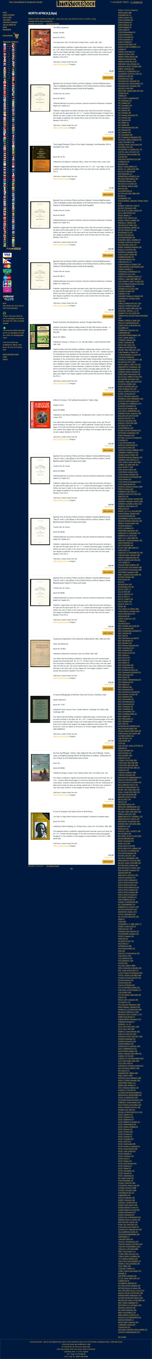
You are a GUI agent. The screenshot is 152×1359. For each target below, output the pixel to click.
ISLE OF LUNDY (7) (124, 589)
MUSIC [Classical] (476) (126, 841)
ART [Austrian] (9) (124, 108)
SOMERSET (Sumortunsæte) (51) (129, 1102)
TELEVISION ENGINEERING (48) (128, 1234)
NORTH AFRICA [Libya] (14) (127, 885)
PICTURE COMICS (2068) (126, 965)
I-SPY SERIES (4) (124, 562)
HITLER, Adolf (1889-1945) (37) (128, 547)
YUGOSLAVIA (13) (124, 1327)
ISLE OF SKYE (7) (124, 596)
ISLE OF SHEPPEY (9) (125, 594)
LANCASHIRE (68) (124, 740)
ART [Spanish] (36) (124, 132)
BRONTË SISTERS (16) (126, 235)
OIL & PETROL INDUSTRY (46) (128, 916)
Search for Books (8, 15)
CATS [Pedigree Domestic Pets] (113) (131, 284)
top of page (122, 1337)
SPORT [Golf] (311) (124, 1141)
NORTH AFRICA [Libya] (61, 64)
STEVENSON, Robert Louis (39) (128, 1185)
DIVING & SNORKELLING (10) (128, 386)
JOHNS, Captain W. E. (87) (127, 618)
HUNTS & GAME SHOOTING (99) (129, 560)
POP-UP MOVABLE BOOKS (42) (129, 987)
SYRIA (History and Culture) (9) (128, 1227)
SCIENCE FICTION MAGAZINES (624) (130, 1058)
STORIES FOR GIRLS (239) (127, 1190)
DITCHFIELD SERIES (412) (127, 384)
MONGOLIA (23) (123, 828)
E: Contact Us (136, 2)
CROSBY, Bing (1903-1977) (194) (129, 350)
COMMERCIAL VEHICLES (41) (128, 330)
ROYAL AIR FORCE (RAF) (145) (128, 1026)
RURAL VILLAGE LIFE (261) (127, 1034)
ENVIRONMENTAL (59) (125, 428)
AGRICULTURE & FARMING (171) (129, 47)
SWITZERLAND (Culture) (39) (128, 1222)
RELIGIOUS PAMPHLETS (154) (128, 1012)
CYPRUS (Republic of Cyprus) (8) (129, 354)
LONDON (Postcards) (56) (126, 775)
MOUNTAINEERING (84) (126, 838)
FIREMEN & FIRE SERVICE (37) (128, 459)
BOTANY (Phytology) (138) (127, 208)
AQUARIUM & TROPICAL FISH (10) (130, 73)
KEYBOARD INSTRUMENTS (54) (129, 726)
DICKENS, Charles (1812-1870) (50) (130, 381)
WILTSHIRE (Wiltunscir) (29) (127, 1310)
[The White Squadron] (40, 42)
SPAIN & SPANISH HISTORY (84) (129, 1107)
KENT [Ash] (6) (123, 635)
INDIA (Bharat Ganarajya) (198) (128, 572)
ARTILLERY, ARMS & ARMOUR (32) (130, 139)
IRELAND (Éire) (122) (125, 584)
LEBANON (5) (122, 748)
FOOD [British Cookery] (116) (128, 472)
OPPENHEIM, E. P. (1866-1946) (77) (129, 924)
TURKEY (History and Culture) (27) (129, 1271)
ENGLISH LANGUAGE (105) (127, 420)
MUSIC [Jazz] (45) (124, 843)
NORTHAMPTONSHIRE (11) (127, 897)
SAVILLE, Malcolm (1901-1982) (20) (129, 1053)
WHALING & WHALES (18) (127, 1307)
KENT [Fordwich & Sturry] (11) (128, 670)
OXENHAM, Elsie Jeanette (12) (128, 931)
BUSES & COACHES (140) (127, 249)
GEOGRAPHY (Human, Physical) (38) (130, 499)
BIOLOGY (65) (123, 188)
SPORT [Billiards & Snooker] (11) (129, 1122)
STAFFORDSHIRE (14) (125, 1180)
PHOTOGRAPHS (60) (125, 958)
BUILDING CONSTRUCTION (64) (129, 242)
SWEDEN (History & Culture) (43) (129, 1219)
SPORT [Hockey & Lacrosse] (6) (129, 1146)
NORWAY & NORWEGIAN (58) (128, 902)
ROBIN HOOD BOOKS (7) (126, 1017)
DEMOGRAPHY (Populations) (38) (129, 367)
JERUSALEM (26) (124, 616)
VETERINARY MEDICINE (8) (127, 1283)
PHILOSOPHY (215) (124, 955)
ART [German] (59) (124, 120)
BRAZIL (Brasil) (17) (124, 215)
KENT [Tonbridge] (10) (125, 709)
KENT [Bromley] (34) (125, 643)
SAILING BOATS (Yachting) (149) (129, 1046)
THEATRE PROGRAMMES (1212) (129, 1246)
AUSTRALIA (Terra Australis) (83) (129, 154)
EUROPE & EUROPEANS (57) (128, 445)
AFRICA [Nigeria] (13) (125, 34)
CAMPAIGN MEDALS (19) (126, 259)
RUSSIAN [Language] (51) (127, 1039)
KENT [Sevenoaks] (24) (126, 699)
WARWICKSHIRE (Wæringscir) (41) (129, 1295)
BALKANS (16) (123, 164)
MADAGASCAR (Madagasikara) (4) (129, 777)
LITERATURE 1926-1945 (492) (128, 765)
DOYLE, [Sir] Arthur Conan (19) (128, 396)
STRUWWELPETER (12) (126, 1193)
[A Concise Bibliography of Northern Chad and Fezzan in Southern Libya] (40, 709)
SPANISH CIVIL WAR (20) (126, 1109)
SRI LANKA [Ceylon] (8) (126, 1178)
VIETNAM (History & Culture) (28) (129, 1288)
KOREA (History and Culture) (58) (129, 733)
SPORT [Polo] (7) (124, 1158)
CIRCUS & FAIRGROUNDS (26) (128, 323)
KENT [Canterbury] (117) (126, 648)
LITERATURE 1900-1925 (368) (128, 762)
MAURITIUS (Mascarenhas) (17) (128, 787)
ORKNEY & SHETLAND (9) (127, 926)
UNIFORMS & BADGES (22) (127, 1276)
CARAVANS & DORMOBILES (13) (129, 271)
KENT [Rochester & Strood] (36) (129, 692)
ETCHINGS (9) (123, 440)
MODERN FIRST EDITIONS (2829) (129, 824)
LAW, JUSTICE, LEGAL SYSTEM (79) (130, 745)
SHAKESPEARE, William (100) (128, 1073)
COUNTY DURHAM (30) (126, 342)
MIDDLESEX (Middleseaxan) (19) (129, 806)
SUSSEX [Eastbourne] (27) (127, 1212)
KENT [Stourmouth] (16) (126, 704)
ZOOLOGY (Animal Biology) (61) (129, 1332)
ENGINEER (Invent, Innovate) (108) (129, 413)
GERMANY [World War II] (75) (128, 506)
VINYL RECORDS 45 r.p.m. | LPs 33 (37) (131, 1290)
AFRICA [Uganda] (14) (125, 39)
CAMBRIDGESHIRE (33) (126, 257)
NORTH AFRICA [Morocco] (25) (128, 887)
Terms (5, 357)
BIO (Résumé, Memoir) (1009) (128, 186)
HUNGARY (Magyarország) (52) (128, 557)
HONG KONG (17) (124, 550)
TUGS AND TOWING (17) (126, 1268)
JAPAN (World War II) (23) (126, 613)
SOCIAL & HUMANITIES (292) (128, 1097)
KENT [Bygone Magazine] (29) (128, 645)
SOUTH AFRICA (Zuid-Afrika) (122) (129, 1105)
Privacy (5, 359)
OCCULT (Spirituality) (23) (127, 914)
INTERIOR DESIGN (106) (126, 577)
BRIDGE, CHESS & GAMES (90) (128, 220)
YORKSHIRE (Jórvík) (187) (126, 1324)
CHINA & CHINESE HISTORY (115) (129, 303)
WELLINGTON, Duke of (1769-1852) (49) (131, 1300)
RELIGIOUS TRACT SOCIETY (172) (130, 1014)
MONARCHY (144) (124, 826)
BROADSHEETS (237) (125, 232)
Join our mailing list (9, 24)
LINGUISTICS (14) (124, 758)
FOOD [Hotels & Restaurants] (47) (129, 481)
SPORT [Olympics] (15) (126, 1156)
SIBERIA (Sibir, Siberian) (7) (127, 1085)
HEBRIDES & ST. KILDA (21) (127, 535)
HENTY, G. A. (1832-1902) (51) (128, 538)
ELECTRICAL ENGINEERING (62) (129, 411)
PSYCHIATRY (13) (124, 1002)
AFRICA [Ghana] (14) (125, 22)
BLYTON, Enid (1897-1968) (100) (129, 193)
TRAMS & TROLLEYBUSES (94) (129, 1263)
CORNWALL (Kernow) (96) (127, 340)
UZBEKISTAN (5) (123, 1280)
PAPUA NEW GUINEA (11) (126, 948)
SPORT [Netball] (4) (124, 1153)
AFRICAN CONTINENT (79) (127, 44)
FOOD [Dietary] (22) (124, 479)
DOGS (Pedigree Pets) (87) (127, 389)
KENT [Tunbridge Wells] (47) (127, 714)
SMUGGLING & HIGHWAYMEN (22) (129, 1095)
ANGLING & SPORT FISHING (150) (129, 66)
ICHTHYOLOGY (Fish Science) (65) (130, 567)
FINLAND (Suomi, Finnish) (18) (128, 455)
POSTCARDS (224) (124, 992)
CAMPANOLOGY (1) (125, 262)
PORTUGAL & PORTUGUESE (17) (129, 990)
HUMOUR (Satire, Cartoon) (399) (129, 555)
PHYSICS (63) (123, 963)
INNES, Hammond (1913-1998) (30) (129, 574)
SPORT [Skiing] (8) (124, 1168)
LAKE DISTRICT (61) (125, 738)
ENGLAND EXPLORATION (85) (128, 415)
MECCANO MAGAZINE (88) (127, 794)
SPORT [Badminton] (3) (126, 1119)
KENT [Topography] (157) (126, 711)
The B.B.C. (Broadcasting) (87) (128, 1241)
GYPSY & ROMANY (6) (126, 528)
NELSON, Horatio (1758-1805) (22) (129, 863)
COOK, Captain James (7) (126, 337)
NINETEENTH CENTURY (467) (128, 875)
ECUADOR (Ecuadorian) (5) (127, 406)
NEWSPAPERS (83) (124, 872)
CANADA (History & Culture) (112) (129, 264)
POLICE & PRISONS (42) (126, 985)
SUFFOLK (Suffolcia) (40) (126, 1197)
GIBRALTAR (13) (123, 508)
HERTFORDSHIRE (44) (125, 545)
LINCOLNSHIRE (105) (125, 755)
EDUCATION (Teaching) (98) (127, 408)
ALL (94, 19)
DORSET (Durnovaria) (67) (127, 394)
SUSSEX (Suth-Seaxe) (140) (127, 1205)
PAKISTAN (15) (123, 938)
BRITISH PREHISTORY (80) (127, 230)
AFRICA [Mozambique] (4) (126, 32)
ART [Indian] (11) (123, 122)
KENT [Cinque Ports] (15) (126, 653)
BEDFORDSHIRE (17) (125, 174)
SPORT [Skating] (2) (125, 1166)
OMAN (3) (121, 919)
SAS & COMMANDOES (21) (127, 1048)
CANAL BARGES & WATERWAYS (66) (131, 266)
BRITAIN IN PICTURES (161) (127, 225)
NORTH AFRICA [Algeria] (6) (127, 880)
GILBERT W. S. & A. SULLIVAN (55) (129, 511)
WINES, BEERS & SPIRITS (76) (128, 1315)
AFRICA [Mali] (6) (124, 29)
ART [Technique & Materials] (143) (129, 137)
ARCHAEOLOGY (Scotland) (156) (129, 86)
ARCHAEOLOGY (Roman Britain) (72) (130, 83)
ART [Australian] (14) (125, 105)
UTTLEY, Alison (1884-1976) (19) (129, 1278)
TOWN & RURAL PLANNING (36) (129, 1256)
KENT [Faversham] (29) (125, 665)
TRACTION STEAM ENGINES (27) (129, 1261)
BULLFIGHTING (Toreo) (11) (127, 244)
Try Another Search (52, 23)
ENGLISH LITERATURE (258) (127, 423)
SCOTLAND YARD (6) (125, 1063)
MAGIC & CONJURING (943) (127, 780)
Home (5, 12)
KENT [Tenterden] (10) (125, 706)
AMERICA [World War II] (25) (127, 61)
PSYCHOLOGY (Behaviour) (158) (129, 1004)
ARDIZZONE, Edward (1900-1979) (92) (130, 91)
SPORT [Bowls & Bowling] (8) (128, 1127)
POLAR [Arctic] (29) (124, 982)
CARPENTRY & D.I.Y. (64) (126, 274)
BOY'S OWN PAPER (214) (126, 213)
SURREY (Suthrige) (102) (126, 1200)
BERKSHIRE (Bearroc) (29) (127, 181)
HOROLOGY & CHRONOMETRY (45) (130, 552)
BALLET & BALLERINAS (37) (127, 166)
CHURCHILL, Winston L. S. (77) (128, 310)
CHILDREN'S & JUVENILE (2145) (129, 298)
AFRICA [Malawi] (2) (124, 27)
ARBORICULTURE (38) (125, 76)
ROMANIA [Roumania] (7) (126, 1021)
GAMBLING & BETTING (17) (127, 491)
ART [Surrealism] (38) (125, 135)
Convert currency (109, 73)
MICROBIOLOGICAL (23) (126, 804)
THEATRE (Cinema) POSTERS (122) (130, 1244)
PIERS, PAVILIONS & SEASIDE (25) (129, 968)
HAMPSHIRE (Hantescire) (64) (128, 530)
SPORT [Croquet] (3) (125, 1134)
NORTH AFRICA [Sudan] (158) (128, 892)
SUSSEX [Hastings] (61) (126, 1215)
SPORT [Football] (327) (126, 1139)
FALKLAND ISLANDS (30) (126, 447)
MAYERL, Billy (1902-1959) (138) (129, 789)
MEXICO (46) (122, 802)
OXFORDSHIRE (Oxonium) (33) (128, 934)
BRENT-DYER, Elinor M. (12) (127, 218)
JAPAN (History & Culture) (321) (129, 611)
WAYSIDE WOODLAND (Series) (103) (130, 1298)
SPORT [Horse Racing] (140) (127, 1149)
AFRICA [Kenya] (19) (125, 25)
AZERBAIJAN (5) (123, 161)
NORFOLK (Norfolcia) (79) (126, 877)
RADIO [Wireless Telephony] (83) (129, 1007)
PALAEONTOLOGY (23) (126, 941)
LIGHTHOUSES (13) (124, 753)
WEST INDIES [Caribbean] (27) (128, 1302)
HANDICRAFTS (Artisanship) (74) (129, 533)
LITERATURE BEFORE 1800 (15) (129, 767)
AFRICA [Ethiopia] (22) (125, 20)
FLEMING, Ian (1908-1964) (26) (128, 464)
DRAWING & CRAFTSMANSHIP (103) (130, 398)
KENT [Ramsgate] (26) (125, 689)
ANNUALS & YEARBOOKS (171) (129, 71)
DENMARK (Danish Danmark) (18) (129, 369)
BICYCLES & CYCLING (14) (127, 183)
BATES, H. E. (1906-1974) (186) (128, 169)
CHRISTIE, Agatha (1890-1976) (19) (130, 308)
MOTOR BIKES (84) (124, 833)
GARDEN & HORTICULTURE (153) (129, 494)
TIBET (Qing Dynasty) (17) (127, 1251)
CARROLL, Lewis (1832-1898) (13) (129, 279)
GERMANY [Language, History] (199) (130, 501)
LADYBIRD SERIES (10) (126, 736)
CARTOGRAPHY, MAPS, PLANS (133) (131, 281)
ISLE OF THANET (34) (125, 599)
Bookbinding (7, 29)
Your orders (6, 19)
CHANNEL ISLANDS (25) (126, 291)
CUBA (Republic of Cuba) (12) (128, 352)
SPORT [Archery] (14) (125, 1114)
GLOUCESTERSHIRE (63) (126, 516)
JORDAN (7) (122, 621)
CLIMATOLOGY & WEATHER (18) (129, 325)
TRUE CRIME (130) (124, 1266)
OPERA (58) (122, 921)
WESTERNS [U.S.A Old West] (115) (129, 1305)
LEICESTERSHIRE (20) (125, 750)
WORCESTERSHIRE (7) (126, 1320)
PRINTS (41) (122, 997)
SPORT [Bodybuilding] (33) (127, 1124)
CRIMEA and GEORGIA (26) (127, 347)
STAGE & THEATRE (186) (126, 1183)
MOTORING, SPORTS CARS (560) (129, 836)
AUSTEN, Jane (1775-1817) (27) (128, 152)
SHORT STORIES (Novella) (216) (129, 1080)
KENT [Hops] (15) (124, 677)
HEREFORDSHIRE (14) (125, 543)
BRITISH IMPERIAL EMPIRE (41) (129, 227)
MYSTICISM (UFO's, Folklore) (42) (129, 848)
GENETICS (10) (123, 496)
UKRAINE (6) (122, 1273)
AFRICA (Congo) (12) (125, 17)
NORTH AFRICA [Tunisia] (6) (127, 894)
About (5, 27)
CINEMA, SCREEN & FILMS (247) (129, 320)
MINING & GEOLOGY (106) (127, 814)
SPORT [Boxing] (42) (125, 1129)
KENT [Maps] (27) (124, 684)
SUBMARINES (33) (124, 1195)
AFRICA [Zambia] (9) (125, 42)
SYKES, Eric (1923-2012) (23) (127, 1224)
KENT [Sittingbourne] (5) (126, 701)
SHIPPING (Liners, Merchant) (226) (129, 1078)
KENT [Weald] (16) (124, 716)
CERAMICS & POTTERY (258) (128, 288)
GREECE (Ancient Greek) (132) (128, 523)
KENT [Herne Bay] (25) (125, 675)
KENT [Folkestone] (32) (126, 667)
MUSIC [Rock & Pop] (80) (126, 846)
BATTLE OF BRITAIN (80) (126, 171)
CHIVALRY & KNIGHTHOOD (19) (129, 306)
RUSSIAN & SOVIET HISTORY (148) (130, 1036)
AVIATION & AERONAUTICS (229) (129, 159)
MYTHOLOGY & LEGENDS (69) (128, 850)
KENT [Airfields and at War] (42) (128, 626)
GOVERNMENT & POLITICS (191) (129, 518)
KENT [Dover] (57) (124, 657)
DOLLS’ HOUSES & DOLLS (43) (128, 391)
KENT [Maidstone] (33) (125, 682)
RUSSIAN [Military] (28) (126, 1043)
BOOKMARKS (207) (124, 198)
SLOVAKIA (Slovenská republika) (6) (130, 1092)
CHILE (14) (121, 301)
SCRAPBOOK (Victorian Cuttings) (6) (130, 1065)
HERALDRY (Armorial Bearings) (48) (130, 540)
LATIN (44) (121, 743)
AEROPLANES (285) (125, 12)
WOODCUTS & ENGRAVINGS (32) (129, 1317)
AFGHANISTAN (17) (124, 15)
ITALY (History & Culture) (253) (128, 609)
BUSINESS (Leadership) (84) (127, 252)
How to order (7, 17)
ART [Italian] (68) (123, 125)
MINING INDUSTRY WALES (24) (128, 819)
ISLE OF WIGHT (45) (125, 601)
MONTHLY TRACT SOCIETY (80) (129, 831)
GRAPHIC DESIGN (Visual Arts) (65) (130, 521)
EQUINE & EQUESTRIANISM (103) (129, 430)
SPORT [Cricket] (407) (125, 1131)
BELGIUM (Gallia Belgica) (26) (128, 178)
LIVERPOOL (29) (123, 770)
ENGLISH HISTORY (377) (126, 418)
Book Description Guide (11, 354)
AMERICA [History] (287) (126, 54)
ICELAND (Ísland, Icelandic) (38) (128, 565)
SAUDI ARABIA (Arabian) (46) (127, 1051)
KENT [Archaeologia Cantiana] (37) (129, 631)
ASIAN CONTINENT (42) (126, 142)
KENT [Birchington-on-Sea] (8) (128, 638)
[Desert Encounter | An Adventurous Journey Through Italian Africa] (40, 336)
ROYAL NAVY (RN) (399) (126, 1029)
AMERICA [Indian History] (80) (128, 56)
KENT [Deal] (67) (123, 655)
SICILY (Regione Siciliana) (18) (128, 1087)
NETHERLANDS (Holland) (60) (128, 865)
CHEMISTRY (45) (124, 293)
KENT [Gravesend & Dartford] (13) (129, 672)
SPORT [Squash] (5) (125, 1173)
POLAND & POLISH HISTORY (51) (129, 977)
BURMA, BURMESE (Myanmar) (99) (130, 247)
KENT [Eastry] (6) (124, 660)
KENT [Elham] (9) (123, 662)
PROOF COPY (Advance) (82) (128, 999)
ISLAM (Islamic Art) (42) (126, 587)
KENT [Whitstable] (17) (125, 718)
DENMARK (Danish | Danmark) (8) (129, 372)
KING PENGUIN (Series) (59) (127, 728)
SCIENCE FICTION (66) (126, 1056)
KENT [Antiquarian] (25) (126, 628)
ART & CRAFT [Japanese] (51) (128, 98)
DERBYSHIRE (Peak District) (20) (129, 374)
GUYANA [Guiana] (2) (125, 525)
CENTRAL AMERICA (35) (126, 286)
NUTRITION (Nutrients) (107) (127, 909)
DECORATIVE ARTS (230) (126, 362)
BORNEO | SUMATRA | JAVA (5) (128, 205)
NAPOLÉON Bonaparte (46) (127, 853)
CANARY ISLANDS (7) (125, 269)
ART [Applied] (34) (124, 103)
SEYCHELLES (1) (124, 1070)
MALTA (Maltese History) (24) (128, 784)
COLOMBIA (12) (123, 328)
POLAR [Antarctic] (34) (125, 980)
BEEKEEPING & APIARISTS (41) (128, 176)
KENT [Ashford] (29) (124, 633)
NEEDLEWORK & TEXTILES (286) (129, 860)
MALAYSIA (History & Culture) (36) (129, 782)
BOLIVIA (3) (122, 196)
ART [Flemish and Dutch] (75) (128, 115)
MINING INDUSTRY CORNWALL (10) (130, 816)
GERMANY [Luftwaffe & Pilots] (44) (130, 503)
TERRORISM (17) (124, 1236)
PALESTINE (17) (123, 943)
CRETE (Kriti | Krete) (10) (126, 345)
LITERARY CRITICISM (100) (127, 760)
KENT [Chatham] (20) (125, 650)
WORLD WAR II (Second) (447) (128, 1322)
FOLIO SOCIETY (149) (125, 467)
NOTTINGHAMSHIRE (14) (126, 904)
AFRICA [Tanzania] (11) (125, 37)
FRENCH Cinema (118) (125, 489)
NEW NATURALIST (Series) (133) (129, 868)
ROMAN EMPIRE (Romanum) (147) (129, 1019)
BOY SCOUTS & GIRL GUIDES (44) (130, 210)
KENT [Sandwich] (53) (125, 696)
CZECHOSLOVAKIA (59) (126, 357)
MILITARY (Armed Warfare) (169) (129, 809)
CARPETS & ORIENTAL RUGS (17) (130, 276)
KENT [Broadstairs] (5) (125, 640)
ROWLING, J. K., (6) (124, 1024)
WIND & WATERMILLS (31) (127, 1312)
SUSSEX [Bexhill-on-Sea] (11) (128, 1207)
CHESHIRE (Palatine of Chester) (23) (130, 296)
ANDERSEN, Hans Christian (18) (128, 64)
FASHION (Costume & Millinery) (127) (130, 450)
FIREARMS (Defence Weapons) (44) (130, 457)
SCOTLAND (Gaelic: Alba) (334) (128, 1061)
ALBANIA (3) (122, 49)
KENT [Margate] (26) (125, 687)
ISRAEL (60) (122, 606)
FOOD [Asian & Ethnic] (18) (127, 469)
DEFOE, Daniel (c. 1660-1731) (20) (129, 364)
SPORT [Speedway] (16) (126, 1171)
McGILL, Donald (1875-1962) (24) (129, 792)
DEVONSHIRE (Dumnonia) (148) (128, 379)
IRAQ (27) (121, 582)
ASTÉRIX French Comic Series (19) (130, 144)
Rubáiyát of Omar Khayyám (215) (129, 1031)
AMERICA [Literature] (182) (127, 59)
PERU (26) (121, 951)
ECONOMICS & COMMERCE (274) (129, 403)
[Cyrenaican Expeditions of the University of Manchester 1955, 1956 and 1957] (40, 653)
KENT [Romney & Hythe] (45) (128, 694)
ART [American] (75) (125, 100)
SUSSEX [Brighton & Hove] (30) (129, 1210)
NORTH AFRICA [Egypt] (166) (128, 882)
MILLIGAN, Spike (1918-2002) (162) (129, 811)
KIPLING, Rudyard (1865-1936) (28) (129, 731)
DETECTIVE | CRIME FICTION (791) (130, 376)
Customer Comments (10, 22)
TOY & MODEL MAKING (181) (128, 1258)
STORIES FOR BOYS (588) (127, 1188)
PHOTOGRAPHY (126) (125, 960)
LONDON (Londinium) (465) (127, 772)
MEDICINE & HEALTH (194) (127, 797)
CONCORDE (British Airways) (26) (129, 335)
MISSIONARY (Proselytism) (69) (129, 821)
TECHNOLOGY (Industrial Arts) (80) (130, 1229)
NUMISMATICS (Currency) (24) (128, 907)
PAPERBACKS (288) (125, 946)
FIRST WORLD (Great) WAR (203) (129, 462)
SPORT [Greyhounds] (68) (127, 1144)
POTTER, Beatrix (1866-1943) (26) (129, 995)
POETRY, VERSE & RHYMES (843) (129, 975)
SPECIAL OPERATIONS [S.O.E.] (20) (130, 1112)
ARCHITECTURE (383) (125, 88)
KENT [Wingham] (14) (125, 721)
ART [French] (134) (124, 117)
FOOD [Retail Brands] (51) (126, 484)
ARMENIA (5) (122, 95)
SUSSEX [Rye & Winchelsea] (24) (129, 1217)
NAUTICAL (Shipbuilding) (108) (128, 858)
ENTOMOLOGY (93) (124, 425)
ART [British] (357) (124, 110)
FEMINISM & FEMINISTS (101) (128, 452)
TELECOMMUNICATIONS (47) (128, 1232)
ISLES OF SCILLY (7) (125, 604)
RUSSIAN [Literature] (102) (127, 1041)
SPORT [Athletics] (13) (126, 1117)
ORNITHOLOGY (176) (125, 929)
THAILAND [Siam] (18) (125, 1239)
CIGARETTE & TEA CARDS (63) (129, 313)
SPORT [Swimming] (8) (126, 1175)
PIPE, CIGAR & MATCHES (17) (128, 970)
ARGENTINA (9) (123, 93)
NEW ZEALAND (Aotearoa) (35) (128, 870)
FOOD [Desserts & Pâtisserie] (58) (129, 477)
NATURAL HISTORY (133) (126, 855)
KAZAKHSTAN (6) (124, 623)
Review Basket (8, 35)
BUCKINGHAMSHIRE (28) (126, 237)
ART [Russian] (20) (124, 130)
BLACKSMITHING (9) (125, 191)
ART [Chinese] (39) (124, 113)
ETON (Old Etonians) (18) (126, 442)
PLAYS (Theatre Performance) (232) (130, 973)
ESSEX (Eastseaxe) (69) (126, 435)
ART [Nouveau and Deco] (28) (128, 127)
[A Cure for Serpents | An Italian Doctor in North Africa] (40, 826)
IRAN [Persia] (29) (124, 579)
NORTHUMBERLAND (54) (126, 899)
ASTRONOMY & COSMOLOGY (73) (130, 149)
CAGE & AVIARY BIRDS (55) (127, 254)
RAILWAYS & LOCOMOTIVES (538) (130, 1009)
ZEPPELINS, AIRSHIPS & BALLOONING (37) (132, 1329)
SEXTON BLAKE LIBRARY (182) (128, 1068)
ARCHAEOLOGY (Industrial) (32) (129, 81)
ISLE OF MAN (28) (124, 591)
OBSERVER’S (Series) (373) (127, 912)
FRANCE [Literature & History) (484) (130, 486)
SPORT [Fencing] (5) (125, 1136)
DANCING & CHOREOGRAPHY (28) (130, 359)
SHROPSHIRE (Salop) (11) (127, 1083)
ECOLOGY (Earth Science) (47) (128, 401)
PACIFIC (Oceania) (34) (126, 936)
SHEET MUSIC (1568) (125, 1075)
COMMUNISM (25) (124, 332)
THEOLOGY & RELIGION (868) (128, 1249)
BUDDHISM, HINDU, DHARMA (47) (129, 240)
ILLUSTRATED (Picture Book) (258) (130, 569)
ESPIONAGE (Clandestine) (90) (128, 433)
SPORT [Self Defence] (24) (127, 1163)
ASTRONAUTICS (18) (125, 147)
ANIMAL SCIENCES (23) (126, 69)
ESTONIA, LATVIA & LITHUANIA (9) (130, 437)
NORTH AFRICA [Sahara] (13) (128, 890)
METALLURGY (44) (124, 799)
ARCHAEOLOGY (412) (125, 78)
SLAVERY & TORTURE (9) (127, 1090)
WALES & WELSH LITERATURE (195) (130, 1293)
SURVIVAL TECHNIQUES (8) (127, 1202)
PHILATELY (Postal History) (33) (129, 953)
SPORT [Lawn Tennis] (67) (127, 1151)
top (71, 868)
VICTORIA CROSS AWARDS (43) (129, 1285)
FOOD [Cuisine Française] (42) (128, 474)
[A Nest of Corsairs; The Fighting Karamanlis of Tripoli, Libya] (40, 414)
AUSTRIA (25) (122, 156)
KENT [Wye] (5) (123, 723)
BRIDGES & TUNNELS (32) (127, 222)
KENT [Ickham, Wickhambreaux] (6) (129, 679)
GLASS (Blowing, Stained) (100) (128, 513)
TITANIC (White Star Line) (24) (128, 1254)
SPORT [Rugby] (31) (125, 1161)
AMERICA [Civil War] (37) (126, 51)
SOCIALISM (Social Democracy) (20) (130, 1100)
